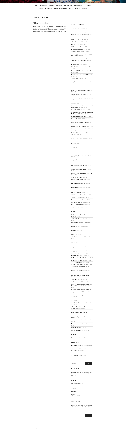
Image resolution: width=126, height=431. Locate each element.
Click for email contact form (77, 383)
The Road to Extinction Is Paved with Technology (81, 298)
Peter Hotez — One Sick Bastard (78, 34)
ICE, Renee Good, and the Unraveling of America (81, 249)
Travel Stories (88, 5)
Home (36, 5)
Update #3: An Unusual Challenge (78, 118)
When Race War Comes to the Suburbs (79, 236)
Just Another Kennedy (76, 281)
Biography (77, 8)
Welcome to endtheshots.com (77, 24)
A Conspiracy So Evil (75, 64)
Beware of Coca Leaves (76, 189)
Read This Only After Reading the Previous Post (81, 102)
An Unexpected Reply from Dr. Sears (79, 98)
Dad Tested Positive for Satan (77, 49)
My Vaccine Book (68, 5)
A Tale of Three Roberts (76, 41)
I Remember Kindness (76, 192)
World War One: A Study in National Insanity (80, 302)
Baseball (71, 8)
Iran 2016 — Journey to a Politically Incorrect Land (81, 173)
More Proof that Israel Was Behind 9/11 (79, 222)
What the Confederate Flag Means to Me (79, 295)
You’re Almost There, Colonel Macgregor (79, 246)
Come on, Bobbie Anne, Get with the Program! (80, 319)
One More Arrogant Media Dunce (78, 94)
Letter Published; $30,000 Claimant (79, 126)
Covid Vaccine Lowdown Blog (55, 5)
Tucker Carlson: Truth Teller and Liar (78, 60)
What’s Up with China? (76, 46)
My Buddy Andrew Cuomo (76, 330)
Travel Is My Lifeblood (75, 207)
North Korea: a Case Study (76, 202)
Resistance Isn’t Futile (75, 226)
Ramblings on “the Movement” (77, 260)
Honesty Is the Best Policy (76, 199)
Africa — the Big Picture (76, 177)
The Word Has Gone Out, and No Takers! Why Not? (82, 128)
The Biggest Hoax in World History (78, 81)
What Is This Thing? (75, 327)
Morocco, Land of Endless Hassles (78, 179)
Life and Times (48, 8)
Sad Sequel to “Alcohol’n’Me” (77, 345)
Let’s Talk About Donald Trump (77, 273)
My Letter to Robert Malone (77, 39)
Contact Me (84, 8)
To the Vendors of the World (77, 163)
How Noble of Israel (75, 32)
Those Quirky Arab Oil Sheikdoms (78, 159)
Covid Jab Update (75, 44)
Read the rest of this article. (59, 31)
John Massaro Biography (76, 355)
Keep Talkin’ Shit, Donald (76, 270)
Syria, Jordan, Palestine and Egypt (78, 183)
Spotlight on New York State (60, 8)
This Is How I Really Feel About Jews (78, 218)
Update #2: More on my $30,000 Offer (79, 122)
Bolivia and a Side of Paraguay (77, 187)
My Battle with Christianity (76, 348)
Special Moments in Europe (77, 204)
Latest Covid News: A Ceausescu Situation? (80, 66)
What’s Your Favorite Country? (77, 194)
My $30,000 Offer (78, 5)
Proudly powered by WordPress (39, 428)
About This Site (43, 5)
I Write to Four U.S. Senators (77, 109)
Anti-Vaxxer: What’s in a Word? (77, 51)
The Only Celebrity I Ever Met (77, 352)
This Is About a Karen (41, 23)
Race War (41, 8)
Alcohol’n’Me (74, 350)
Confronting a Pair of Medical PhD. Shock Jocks (81, 90)
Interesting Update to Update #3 (78, 116)
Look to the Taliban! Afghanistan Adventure (80, 165)
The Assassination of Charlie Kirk (78, 257)
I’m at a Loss (74, 36)
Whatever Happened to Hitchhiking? (79, 169)
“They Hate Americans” (76, 197)
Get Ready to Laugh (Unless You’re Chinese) (80, 155)
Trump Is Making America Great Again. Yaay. (80, 266)
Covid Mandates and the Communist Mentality (81, 74)
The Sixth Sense (74, 78)
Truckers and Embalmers (76, 58)
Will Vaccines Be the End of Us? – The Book (80, 145)
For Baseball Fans (75, 337)
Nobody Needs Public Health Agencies (79, 323)
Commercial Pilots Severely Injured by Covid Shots (81, 70)
